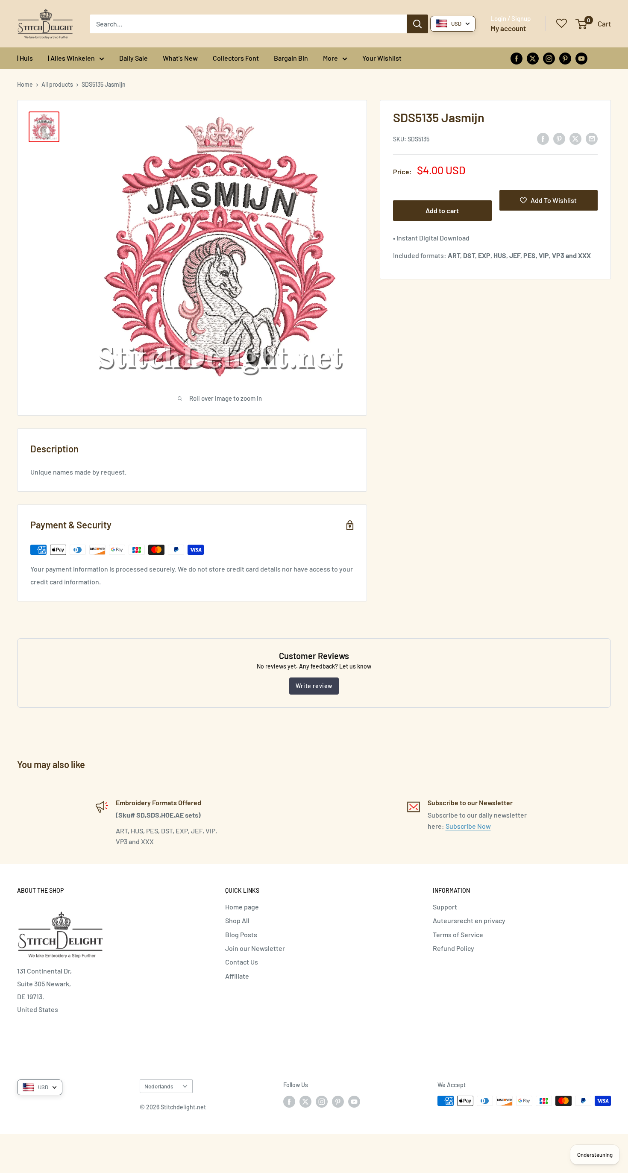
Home (25, 84)
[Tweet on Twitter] (575, 138)
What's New (180, 58)
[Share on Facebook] (543, 138)
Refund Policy (453, 948)
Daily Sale (133, 58)
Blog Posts (241, 934)
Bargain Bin (291, 58)
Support (445, 907)
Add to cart (442, 210)
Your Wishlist (382, 58)
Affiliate (237, 976)
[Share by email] (592, 138)
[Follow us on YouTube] (581, 58)
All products (57, 84)
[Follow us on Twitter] (533, 58)
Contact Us (241, 962)
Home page (242, 907)
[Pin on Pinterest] (559, 138)
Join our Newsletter (255, 948)
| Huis (25, 58)
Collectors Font (236, 58)
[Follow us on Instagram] (549, 58)
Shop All (237, 920)
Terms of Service (458, 934)
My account (508, 28)
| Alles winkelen (71, 58)
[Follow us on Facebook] (516, 58)
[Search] (417, 24)
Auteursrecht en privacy (469, 920)
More (330, 58)
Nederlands (158, 1086)
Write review (314, 685)
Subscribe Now (468, 826)
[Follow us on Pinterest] (565, 58)
